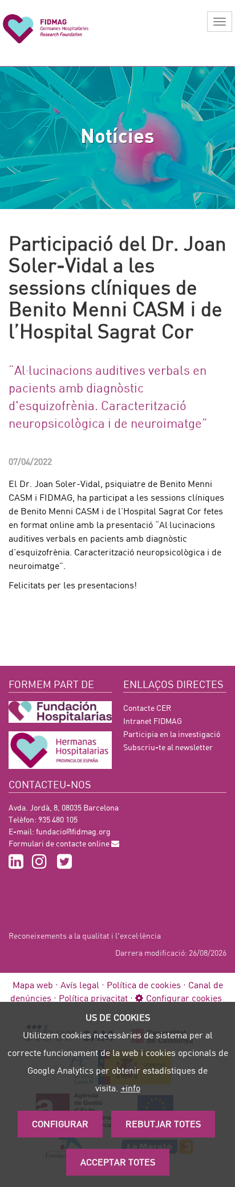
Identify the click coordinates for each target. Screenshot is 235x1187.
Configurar (60, 1123)
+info (130, 1087)
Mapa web (33, 984)
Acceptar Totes (117, 1161)
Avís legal (79, 984)
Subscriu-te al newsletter (168, 747)
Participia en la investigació (171, 734)
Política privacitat (93, 997)
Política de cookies (144, 984)
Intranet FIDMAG (152, 721)
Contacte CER (147, 708)
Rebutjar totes (163, 1123)
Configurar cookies (184, 997)
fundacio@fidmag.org (73, 831)
